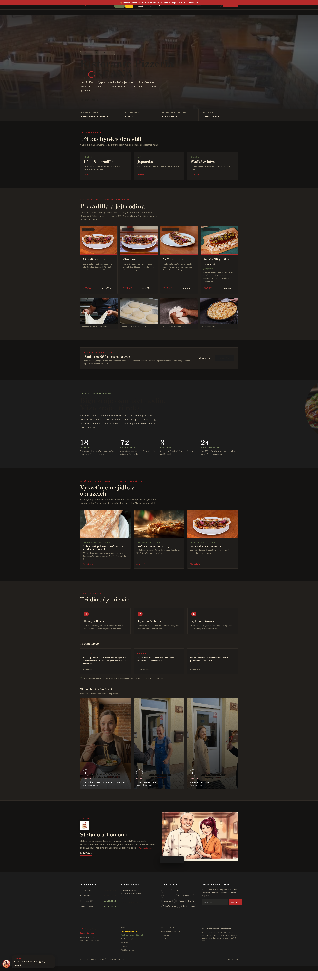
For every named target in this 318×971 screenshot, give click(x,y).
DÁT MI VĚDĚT (224, 358)
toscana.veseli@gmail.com (131, 902)
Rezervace (124, 943)
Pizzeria (154, 63)
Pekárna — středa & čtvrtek (132, 935)
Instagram (165, 935)
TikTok (163, 939)
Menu (123, 928)
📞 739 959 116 (192, 3)
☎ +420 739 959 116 (89, 100)
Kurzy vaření (125, 946)
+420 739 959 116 (170, 116)
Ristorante (106, 63)
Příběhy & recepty (127, 939)
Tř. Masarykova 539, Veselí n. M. (94, 116)
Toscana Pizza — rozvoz (131, 931)
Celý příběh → (86, 853)
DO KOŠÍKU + (107, 288)
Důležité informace (128, 950)
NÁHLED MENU (205, 358)
